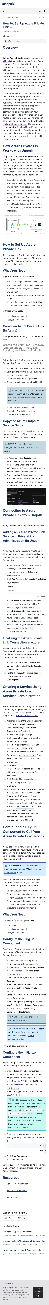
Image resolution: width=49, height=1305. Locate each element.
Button (17, 890)
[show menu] (45, 4)
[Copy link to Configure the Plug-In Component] (24, 944)
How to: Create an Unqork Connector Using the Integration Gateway (24, 1250)
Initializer (12, 316)
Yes (10, 1218)
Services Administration (28, 197)
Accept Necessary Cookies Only (38, 1292)
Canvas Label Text (20, 971)
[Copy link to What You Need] (29, 271)
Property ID (17, 967)
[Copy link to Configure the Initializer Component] (24, 1057)
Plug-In (41, 204)
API (27, 908)
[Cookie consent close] (45, 1292)
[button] (43, 1298)
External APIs (12, 1197)
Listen (8, 36)
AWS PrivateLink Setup (17, 1190)
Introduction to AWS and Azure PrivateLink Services (24, 1241)
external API (12, 952)
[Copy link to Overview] (17, 52)
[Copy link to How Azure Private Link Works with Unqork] (37, 151)
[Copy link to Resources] (23, 1178)
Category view (12, 18)
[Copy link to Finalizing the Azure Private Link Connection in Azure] (43, 643)
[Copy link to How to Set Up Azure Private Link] (25, 249)
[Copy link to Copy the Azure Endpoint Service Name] (27, 425)
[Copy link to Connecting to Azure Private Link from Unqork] (7, 520)
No (24, 1218)
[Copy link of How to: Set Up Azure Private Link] (11, 27)
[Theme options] (45, 11)
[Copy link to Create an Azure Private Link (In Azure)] (21, 331)
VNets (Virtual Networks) (14, 61)
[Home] (8, 4)
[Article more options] (44, 18)
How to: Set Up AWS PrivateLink (17, 1232)
